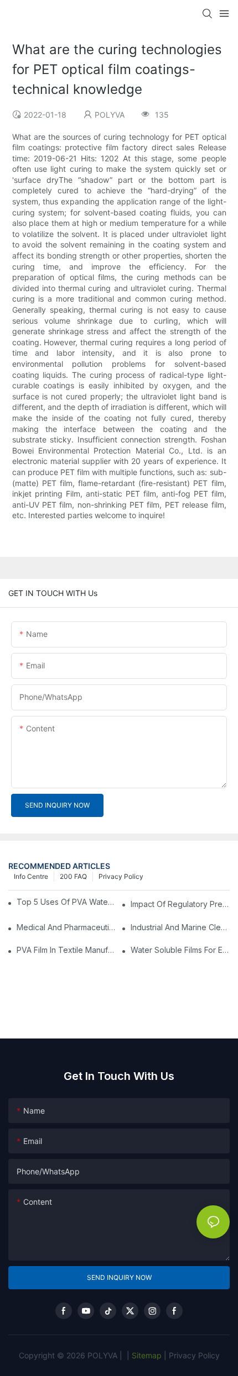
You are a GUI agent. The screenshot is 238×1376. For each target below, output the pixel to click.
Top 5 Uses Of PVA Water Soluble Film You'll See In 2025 (67, 901)
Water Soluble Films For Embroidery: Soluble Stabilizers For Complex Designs (180, 950)
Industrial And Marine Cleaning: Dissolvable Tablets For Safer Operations (180, 927)
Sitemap (146, 1355)
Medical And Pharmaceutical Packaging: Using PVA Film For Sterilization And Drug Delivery (66, 927)
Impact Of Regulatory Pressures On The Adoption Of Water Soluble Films (180, 904)
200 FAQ (73, 876)
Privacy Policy (121, 876)
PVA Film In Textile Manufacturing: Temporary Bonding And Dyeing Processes (66, 950)
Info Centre (31, 876)
